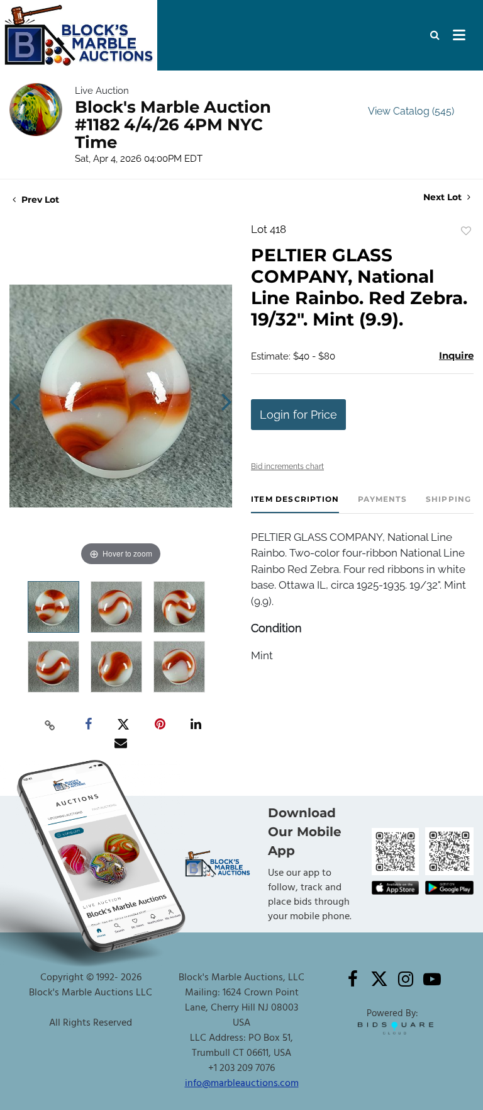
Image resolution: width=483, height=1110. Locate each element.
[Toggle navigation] (459, 35)
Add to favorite (466, 231)
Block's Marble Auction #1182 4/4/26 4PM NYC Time (173, 124)
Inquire (456, 355)
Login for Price (298, 414)
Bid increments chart (287, 466)
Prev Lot (39, 199)
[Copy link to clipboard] (50, 724)
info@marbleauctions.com (242, 1083)
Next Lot (443, 197)
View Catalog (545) (411, 111)
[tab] (295, 504)
